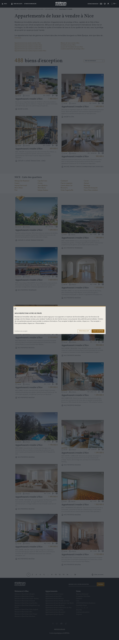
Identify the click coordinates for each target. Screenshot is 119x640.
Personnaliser (84, 331)
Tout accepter (98, 331)
